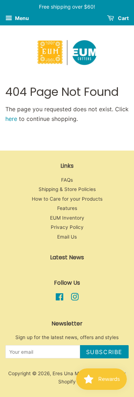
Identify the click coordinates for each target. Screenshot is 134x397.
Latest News (67, 257)
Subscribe (104, 352)
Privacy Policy (67, 227)
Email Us (67, 237)
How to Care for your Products (67, 199)
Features (67, 208)
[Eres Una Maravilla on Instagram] (75, 298)
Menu (21, 18)
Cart (123, 18)
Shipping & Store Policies (67, 189)
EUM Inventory (67, 218)
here (11, 118)
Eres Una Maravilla (74, 373)
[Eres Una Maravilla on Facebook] (59, 298)
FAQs (67, 180)
